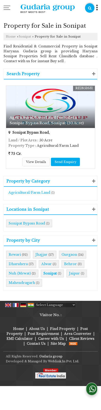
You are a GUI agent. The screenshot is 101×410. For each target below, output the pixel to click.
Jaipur (74, 273)
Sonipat (25, 36)
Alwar (46, 264)
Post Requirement (43, 334)
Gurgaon (69, 254)
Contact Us (36, 343)
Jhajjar (41, 254)
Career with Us (51, 339)
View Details (36, 162)
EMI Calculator (20, 339)
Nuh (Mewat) (20, 273)
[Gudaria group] (47, 9)
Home (11, 36)
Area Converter (77, 334)
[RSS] (73, 343)
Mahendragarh (22, 283)
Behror (70, 264)
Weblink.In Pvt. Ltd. (63, 361)
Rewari (15, 254)
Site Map (58, 343)
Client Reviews (81, 339)
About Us (37, 329)
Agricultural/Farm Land (29, 192)
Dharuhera (18, 264)
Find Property (62, 329)
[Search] (89, 8)
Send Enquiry (65, 162)
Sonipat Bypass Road (27, 223)
